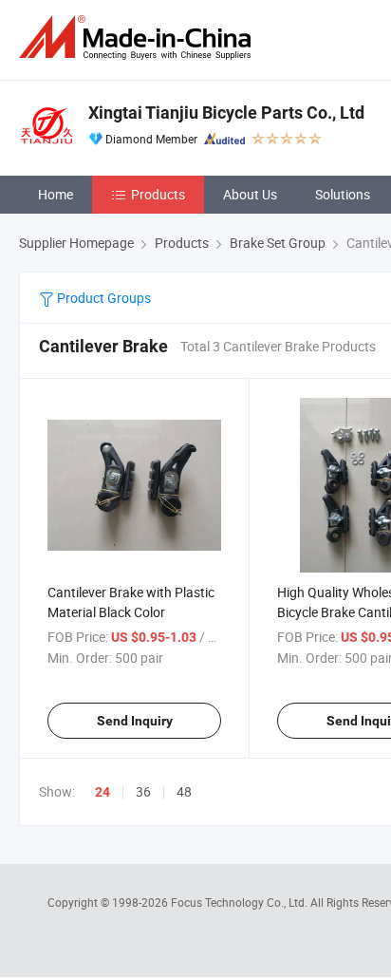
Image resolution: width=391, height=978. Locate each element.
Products (158, 194)
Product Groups (102, 298)
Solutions (342, 194)
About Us (250, 194)
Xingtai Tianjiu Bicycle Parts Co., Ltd (226, 112)
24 (102, 791)
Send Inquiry (135, 720)
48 (184, 791)
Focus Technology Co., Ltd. (240, 902)
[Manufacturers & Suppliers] (138, 37)
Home (55, 194)
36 (143, 791)
